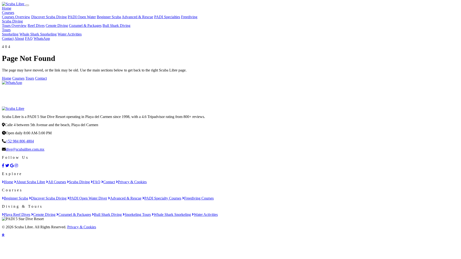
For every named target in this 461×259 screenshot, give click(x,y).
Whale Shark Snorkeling (38, 34)
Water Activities (70, 34)
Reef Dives (36, 26)
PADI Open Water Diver (88, 198)
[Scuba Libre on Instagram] (16, 166)
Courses (8, 13)
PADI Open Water (82, 17)
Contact (8, 38)
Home (6, 8)
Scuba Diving (12, 21)
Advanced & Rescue (137, 17)
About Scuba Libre (30, 182)
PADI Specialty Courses (162, 198)
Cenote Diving (57, 26)
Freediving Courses (199, 198)
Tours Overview (14, 26)
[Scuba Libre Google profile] (12, 166)
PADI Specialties (167, 17)
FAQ (29, 38)
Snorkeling (10, 34)
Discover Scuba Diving (49, 17)
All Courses (57, 182)
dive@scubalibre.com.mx (25, 149)
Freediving (189, 17)
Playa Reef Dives (17, 214)
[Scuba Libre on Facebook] (3, 166)
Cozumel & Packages (85, 26)
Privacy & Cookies (132, 182)
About (19, 38)
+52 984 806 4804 (20, 141)
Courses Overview (16, 17)
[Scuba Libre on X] (7, 166)
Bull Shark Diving (116, 26)
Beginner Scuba (109, 17)
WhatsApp (42, 38)
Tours (6, 30)
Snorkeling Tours (138, 214)
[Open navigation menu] (27, 5)
